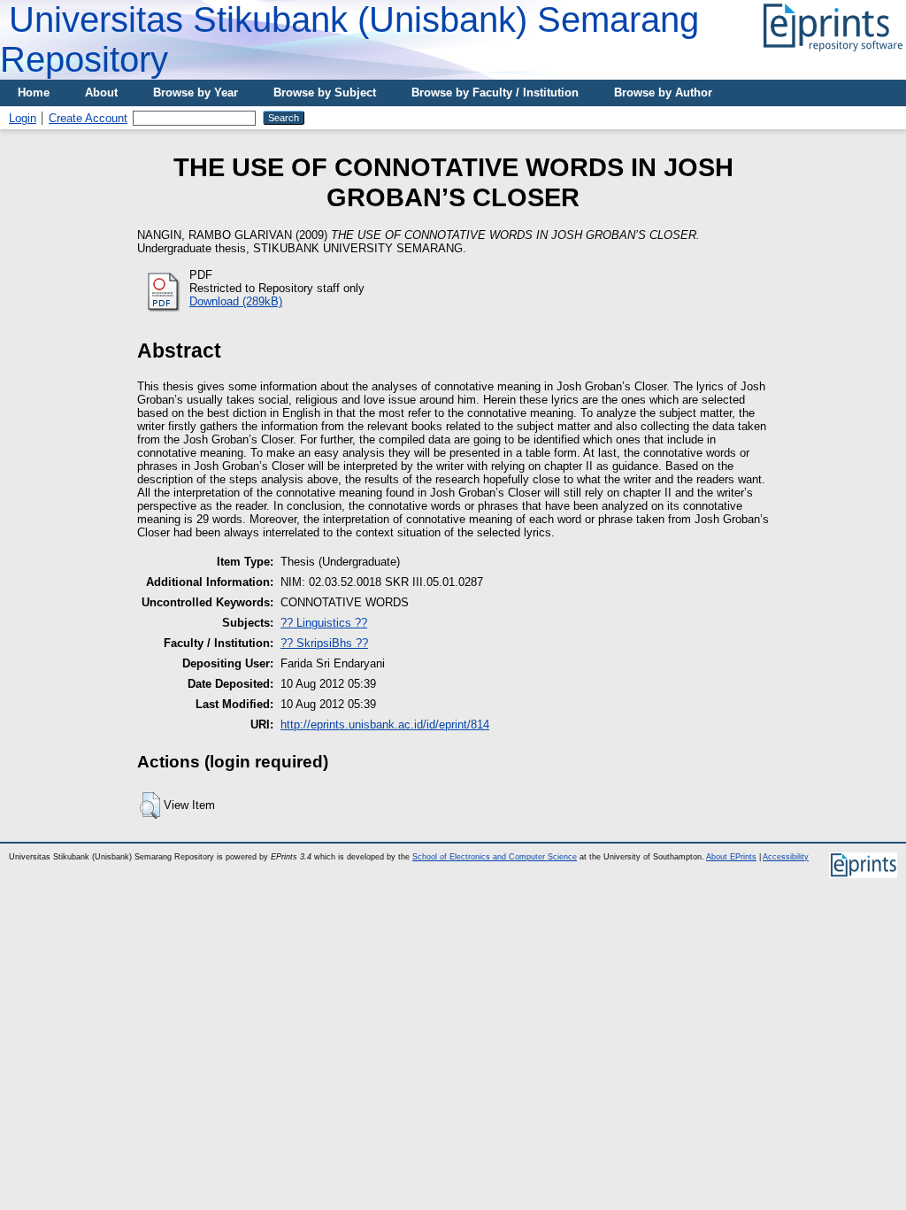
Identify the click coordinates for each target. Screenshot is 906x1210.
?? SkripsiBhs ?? (324, 643)
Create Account (88, 118)
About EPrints (731, 856)
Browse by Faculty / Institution (495, 92)
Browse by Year (195, 92)
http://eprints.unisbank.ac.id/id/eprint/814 (384, 724)
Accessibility (786, 856)
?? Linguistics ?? (323, 622)
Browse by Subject (324, 92)
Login (22, 118)
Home (34, 92)
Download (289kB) (235, 301)
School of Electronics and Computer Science (494, 856)
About (101, 92)
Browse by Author (663, 92)
